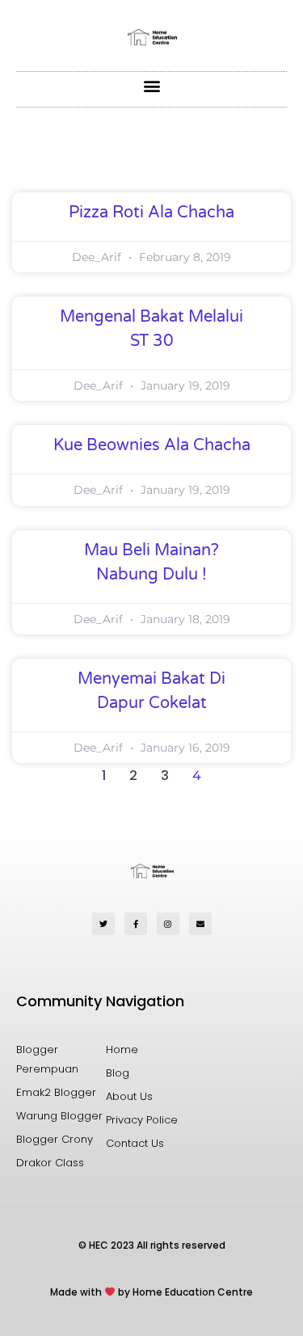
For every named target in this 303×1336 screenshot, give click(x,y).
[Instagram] (168, 923)
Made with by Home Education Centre (151, 1292)
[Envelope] (200, 923)
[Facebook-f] (135, 923)
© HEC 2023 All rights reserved (151, 1245)
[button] (151, 85)
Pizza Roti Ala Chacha (151, 212)
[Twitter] (103, 923)
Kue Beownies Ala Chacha (151, 445)
